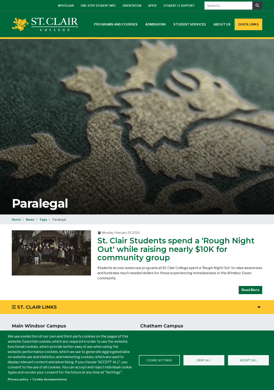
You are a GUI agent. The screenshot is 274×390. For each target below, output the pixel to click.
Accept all (248, 360)
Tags (43, 219)
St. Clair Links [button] (36, 307)
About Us (222, 24)
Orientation (131, 5)
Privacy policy (18, 379)
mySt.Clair (66, 5)
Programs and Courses (116, 24)
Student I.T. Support (179, 5)
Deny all (204, 360)
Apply (152, 5)
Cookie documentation (50, 379)
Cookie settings (159, 360)
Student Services (189, 24)
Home (16, 219)
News (30, 219)
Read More (250, 290)
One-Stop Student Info (98, 5)
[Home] (47, 24)
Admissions (155, 24)
